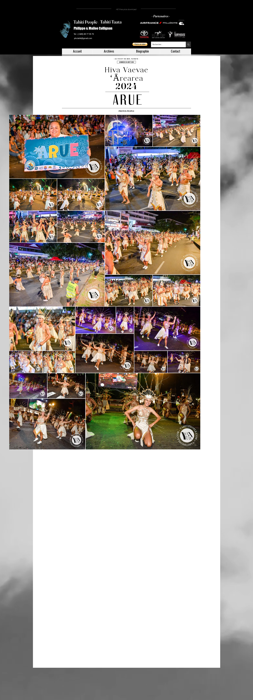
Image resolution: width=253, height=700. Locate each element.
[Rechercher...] (188, 44)
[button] (139, 44)
